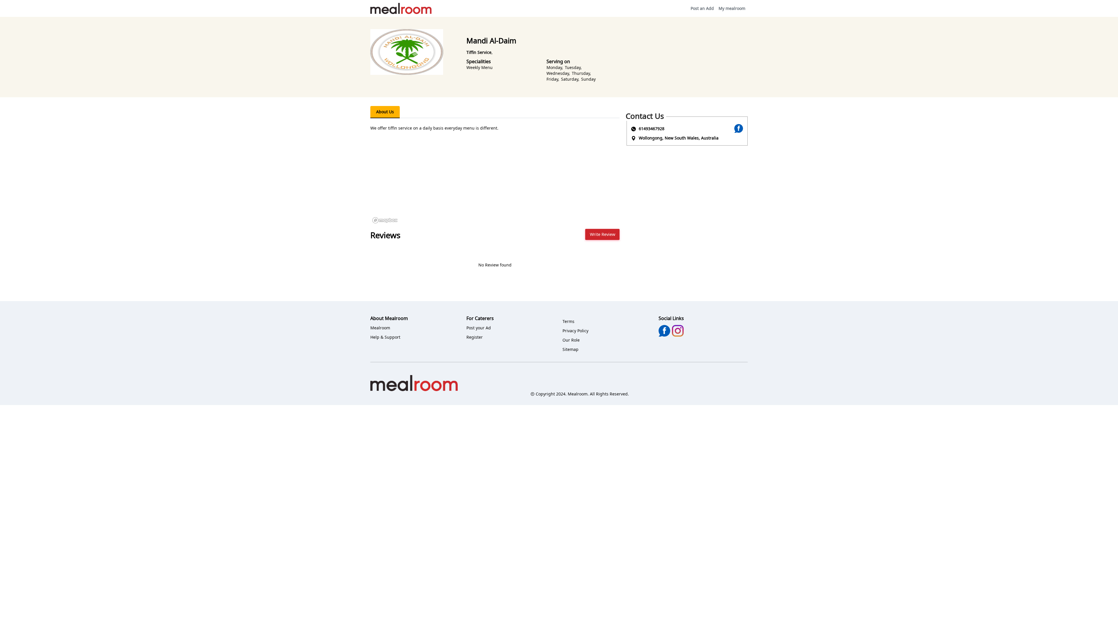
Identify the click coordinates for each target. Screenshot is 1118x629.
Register (474, 337)
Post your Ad (478, 328)
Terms (568, 321)
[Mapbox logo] (385, 220)
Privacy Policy (575, 330)
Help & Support (385, 337)
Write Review (602, 234)
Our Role (571, 340)
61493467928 (651, 128)
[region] (495, 181)
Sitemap (570, 349)
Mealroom (380, 328)
